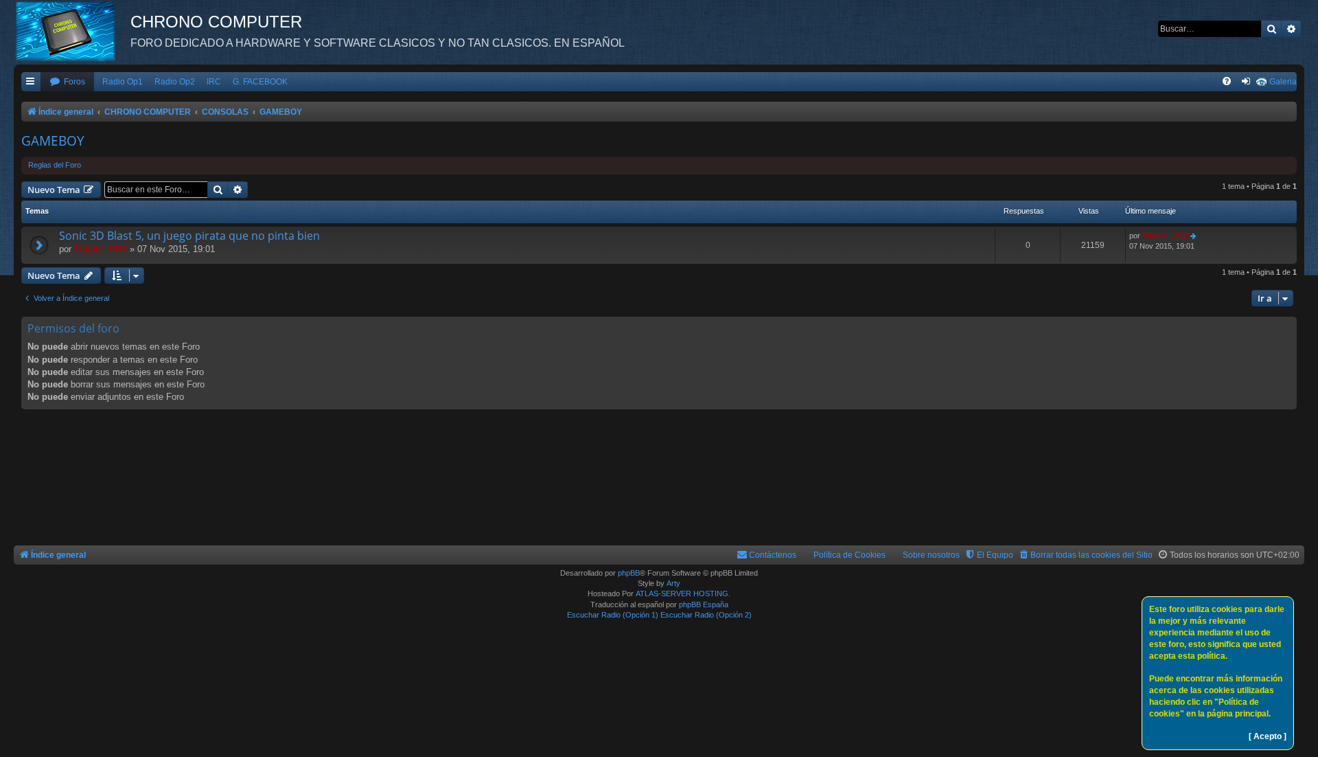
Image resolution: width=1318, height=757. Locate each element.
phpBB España (703, 604)
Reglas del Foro (54, 165)
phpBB (629, 573)
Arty (673, 583)
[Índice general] (72, 31)
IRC (214, 82)
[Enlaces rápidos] (31, 82)
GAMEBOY (52, 141)
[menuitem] (67, 82)
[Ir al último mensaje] (1194, 236)
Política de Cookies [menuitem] (849, 555)
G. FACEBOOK (260, 82)
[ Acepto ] (1267, 736)
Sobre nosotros (931, 555)
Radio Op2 (174, 82)
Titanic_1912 (100, 249)
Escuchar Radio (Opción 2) (706, 615)
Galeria (1283, 82)
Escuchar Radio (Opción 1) (612, 615)
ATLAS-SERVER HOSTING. (683, 593)
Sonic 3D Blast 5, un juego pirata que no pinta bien (189, 235)
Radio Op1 (122, 82)
